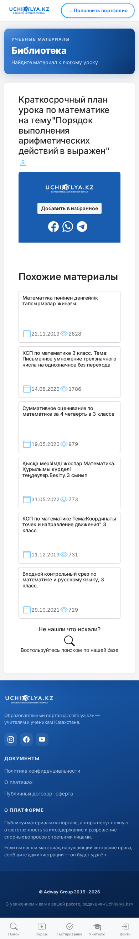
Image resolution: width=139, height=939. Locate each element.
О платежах (18, 782)
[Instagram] (10, 739)
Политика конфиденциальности (42, 771)
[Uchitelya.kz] (69, 699)
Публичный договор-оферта (38, 793)
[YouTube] (42, 739)
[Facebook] (26, 739)
